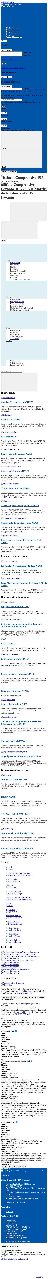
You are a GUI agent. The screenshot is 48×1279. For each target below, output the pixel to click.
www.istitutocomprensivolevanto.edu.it (15, 1061)
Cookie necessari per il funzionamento (15, 1020)
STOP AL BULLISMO (15, 814)
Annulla (4, 171)
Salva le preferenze (19, 1166)
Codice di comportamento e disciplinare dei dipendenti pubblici (21, 625)
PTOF (7, 643)
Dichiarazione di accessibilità (16, 1229)
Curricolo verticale (13, 741)
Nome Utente (28, 53)
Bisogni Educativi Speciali (17, 848)
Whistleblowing (11, 1233)
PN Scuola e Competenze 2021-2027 (22, 566)
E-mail (25, 89)
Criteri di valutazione (14, 704)
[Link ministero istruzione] (11, 4)
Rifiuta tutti (20, 997)
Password (26, 55)
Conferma (12, 171)
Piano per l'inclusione (15, 691)
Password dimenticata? (9, 59)
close (3, 240)
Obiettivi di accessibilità (14, 1231)
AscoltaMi (9, 436)
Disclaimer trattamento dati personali (14, 1259)
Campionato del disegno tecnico (19, 523)
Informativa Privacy (13, 1225)
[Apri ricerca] (28, 211)
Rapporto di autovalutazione (18, 674)
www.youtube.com (8, 1122)
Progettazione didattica (15, 606)
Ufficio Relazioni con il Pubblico (18, 1227)
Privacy (8, 797)
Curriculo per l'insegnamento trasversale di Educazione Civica (21, 722)
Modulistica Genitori (14, 779)
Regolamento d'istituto (15, 659)
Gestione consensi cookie (15, 1235)
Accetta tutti (36, 997)
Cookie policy (11, 1221)
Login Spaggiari (18, 97)
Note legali (10, 1223)
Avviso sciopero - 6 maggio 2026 (20, 505)
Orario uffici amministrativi (18, 833)
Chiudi (4, 113)
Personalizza (6, 997)
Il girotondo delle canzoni (16, 454)
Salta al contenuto (7, 2)
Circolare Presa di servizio (17, 402)
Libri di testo (10, 419)
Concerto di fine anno (15, 471)
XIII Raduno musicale (15, 488)
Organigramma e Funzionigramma (21, 756)
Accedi (4, 41)
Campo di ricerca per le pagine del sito (15, 369)
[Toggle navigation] (19, 230)
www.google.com (8, 1031)
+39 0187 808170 (15, 1186)
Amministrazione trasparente (16, 1238)
